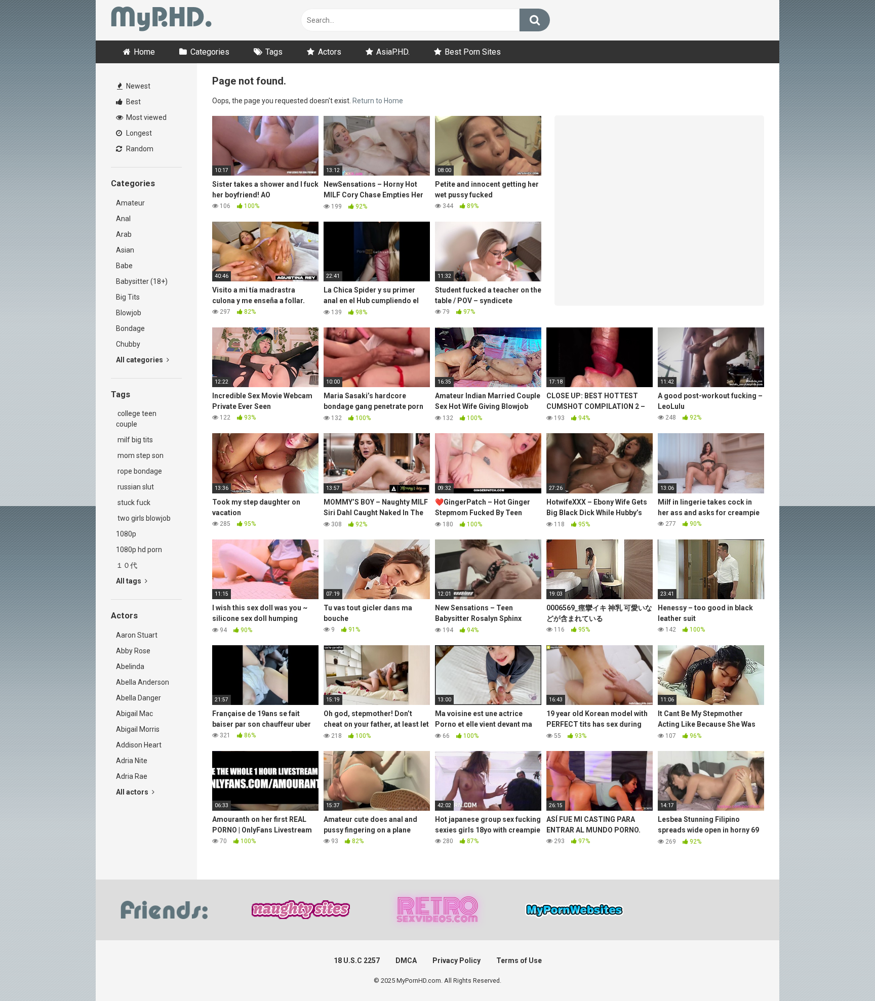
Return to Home (377, 101)
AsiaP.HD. (393, 52)
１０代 (126, 565)
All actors (133, 792)
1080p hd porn (139, 550)
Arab (124, 234)
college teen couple (136, 418)
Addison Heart (139, 745)
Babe (124, 266)
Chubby (128, 344)
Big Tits (128, 297)
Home (144, 52)
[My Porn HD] (161, 20)
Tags (274, 52)
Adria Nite (131, 761)
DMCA (406, 960)
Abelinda (130, 666)
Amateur (130, 203)
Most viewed (146, 117)
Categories (209, 52)
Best (133, 102)
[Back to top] (841, 970)
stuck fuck (133, 502)
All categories (140, 360)
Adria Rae (131, 776)
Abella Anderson (142, 682)
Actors (329, 52)
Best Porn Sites (473, 52)
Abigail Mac (134, 714)
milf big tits (134, 440)
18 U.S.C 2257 (357, 960)
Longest (138, 133)
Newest (137, 86)
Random (139, 149)
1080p (126, 534)
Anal (123, 219)
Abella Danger (138, 698)
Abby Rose (133, 651)
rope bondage (139, 471)
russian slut (135, 487)
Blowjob (128, 313)
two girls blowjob (143, 518)
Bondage (130, 328)
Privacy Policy (456, 960)
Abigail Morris (138, 729)
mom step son (140, 455)
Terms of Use (519, 960)
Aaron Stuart (136, 635)
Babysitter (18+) (142, 281)
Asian (125, 250)
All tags (129, 581)
